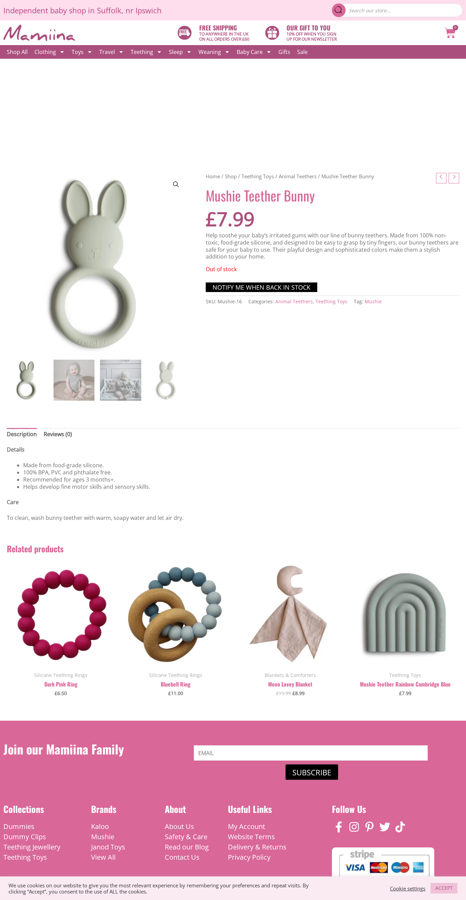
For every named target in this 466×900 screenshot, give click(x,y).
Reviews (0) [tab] (58, 434)
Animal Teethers (298, 176)
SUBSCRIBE (311, 772)
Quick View (61, 660)
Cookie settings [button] (407, 888)
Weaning (210, 52)
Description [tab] (22, 434)
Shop (231, 176)
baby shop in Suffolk (85, 10)
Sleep (176, 52)
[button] (176, 184)
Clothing (45, 52)
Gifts (284, 52)
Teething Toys (258, 176)
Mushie (373, 301)
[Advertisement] (233, 110)
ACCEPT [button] (444, 888)
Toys (78, 52)
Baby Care (250, 52)
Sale (302, 52)
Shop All (17, 52)
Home (213, 176)
